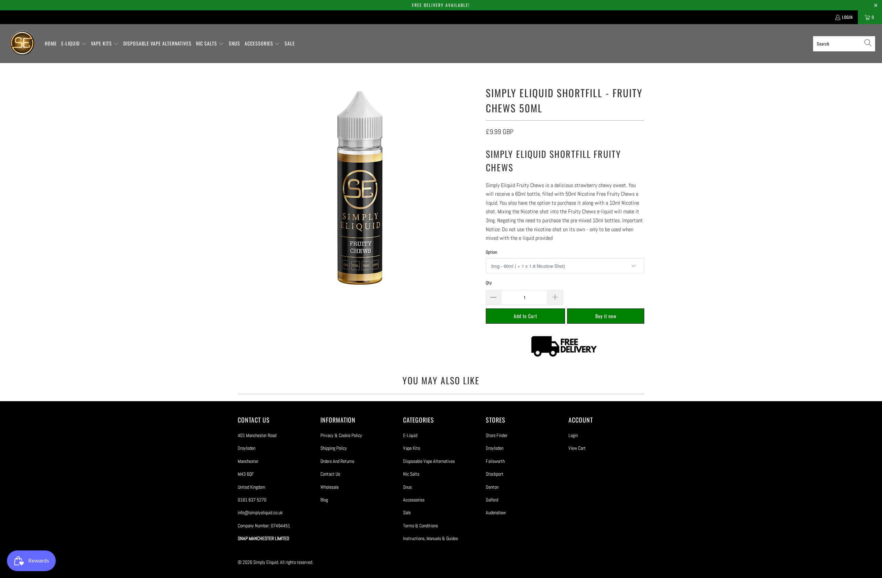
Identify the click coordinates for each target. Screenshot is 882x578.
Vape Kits (411, 448)
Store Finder (496, 435)
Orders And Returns (337, 461)
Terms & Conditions (420, 526)
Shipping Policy (333, 448)
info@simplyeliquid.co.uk (260, 512)
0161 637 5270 (252, 500)
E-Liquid (410, 435)
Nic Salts (411, 474)
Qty (489, 283)
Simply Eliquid (265, 562)
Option (491, 252)
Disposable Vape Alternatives (429, 461)
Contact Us (330, 474)
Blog (324, 500)
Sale (407, 512)
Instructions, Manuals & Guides (430, 538)
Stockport (494, 474)
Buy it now (605, 316)
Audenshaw (496, 512)
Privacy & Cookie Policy (341, 435)
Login (847, 17)
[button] (73, 44)
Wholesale (329, 487)
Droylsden (494, 448)
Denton (492, 487)
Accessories (413, 500)
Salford (492, 500)
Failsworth (495, 461)
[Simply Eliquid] (22, 44)
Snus (407, 487)
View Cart (577, 448)
